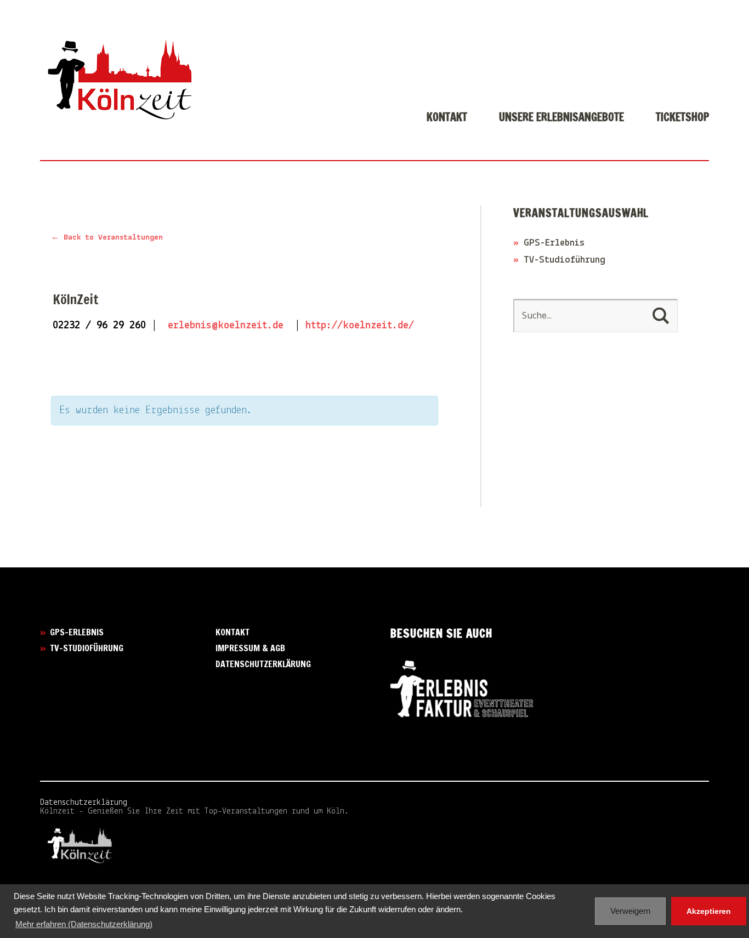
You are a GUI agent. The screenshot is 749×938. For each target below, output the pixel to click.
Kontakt (447, 118)
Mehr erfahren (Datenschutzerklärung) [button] (83, 924)
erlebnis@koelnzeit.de (225, 325)
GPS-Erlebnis (554, 243)
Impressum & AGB (250, 648)
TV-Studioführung (564, 260)
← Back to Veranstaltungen (107, 238)
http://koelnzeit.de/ (359, 325)
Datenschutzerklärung (263, 664)
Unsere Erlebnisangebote (561, 118)
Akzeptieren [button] (708, 911)
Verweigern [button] (630, 911)
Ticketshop (682, 118)
